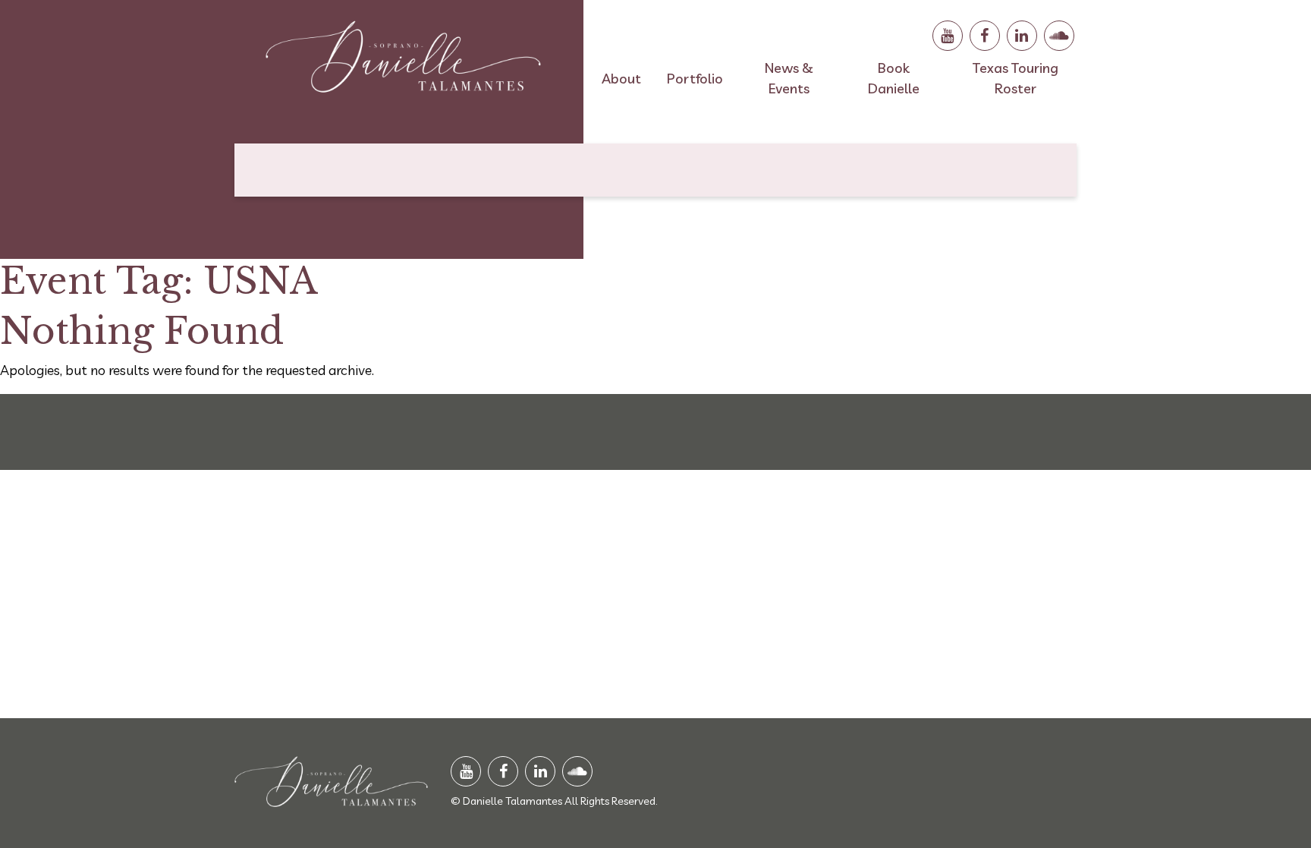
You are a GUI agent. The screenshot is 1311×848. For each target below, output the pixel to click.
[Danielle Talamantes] (403, 63)
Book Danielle (894, 78)
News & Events (789, 78)
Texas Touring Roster (1015, 78)
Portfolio (695, 78)
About (621, 78)
